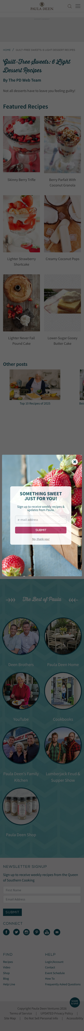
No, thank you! (41, 539)
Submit (40, 530)
